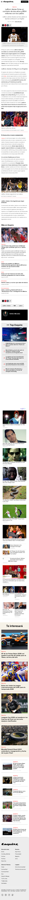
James (3, 138)
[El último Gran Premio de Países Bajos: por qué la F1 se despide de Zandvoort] (7, 831)
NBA (15, 305)
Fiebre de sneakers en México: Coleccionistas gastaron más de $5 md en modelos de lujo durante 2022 (14, 265)
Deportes (14, 7)
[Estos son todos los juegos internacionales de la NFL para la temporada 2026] (14, 672)
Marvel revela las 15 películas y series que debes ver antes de (14, 370)
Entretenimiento (5, 288)
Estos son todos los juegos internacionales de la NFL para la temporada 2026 (13, 687)
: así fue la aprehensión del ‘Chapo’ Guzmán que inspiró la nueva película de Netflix (15, 358)
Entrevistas (4, 281)
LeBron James (6, 305)
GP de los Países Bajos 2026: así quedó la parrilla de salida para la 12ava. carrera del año (13, 655)
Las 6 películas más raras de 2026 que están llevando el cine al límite (15, 364)
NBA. (5, 76)
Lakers (21, 305)
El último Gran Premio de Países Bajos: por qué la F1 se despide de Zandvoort (19, 831)
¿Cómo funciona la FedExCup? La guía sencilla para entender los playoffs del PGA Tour (19, 780)
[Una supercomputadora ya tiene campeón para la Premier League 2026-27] (7, 805)
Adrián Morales (18, 21)
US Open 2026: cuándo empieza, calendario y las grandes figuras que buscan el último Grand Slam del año (19, 818)
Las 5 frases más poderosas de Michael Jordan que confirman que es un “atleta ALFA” (13, 247)
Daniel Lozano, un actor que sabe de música (14, 282)
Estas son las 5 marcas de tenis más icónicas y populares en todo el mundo (13, 274)
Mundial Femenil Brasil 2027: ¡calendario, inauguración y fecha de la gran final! (13, 751)
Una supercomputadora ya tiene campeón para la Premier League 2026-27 (19, 805)
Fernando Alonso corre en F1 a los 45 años (19, 791)
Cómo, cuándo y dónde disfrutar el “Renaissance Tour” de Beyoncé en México (14, 290)
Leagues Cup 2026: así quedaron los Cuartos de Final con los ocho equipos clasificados (14, 719)
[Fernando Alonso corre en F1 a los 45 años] (7, 792)
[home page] (8, 2)
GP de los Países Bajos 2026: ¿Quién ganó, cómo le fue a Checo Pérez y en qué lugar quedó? (19, 766)
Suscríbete (24, 1)
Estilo (2, 262)
